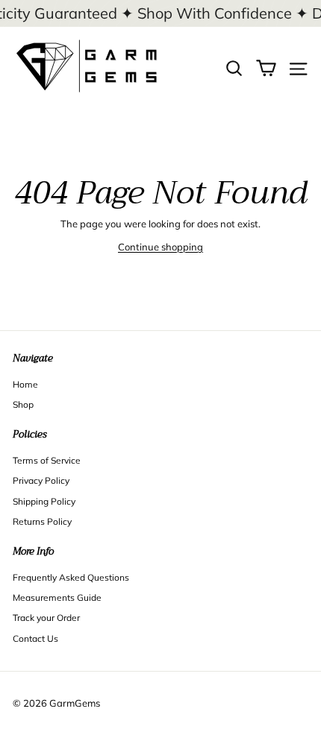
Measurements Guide (57, 597)
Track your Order (46, 617)
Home (25, 384)
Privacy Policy (41, 480)
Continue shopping (160, 247)
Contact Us (35, 638)
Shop (23, 404)
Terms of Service (47, 460)
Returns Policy (42, 521)
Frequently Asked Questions (71, 577)
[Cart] (266, 66)
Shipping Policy (44, 501)
